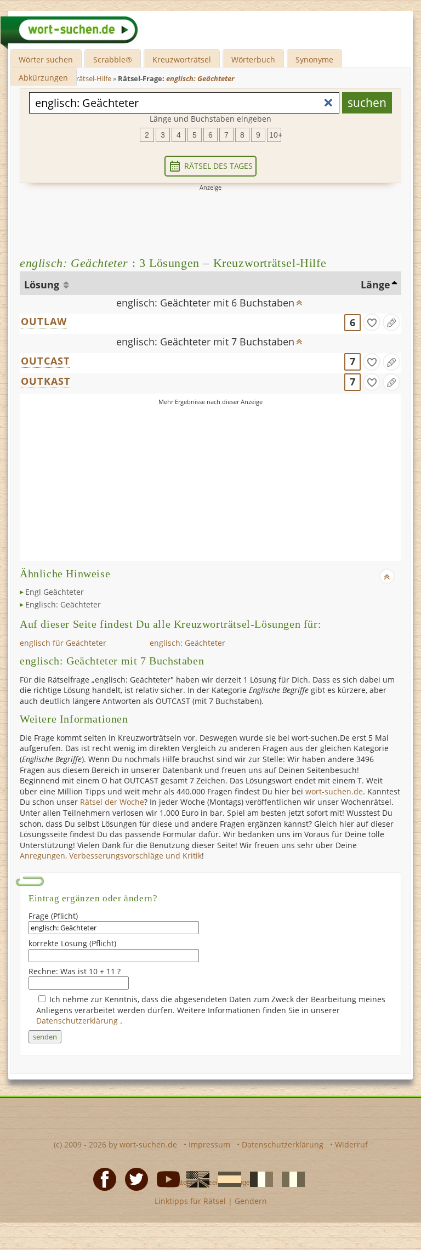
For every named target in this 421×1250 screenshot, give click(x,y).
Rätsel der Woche (112, 802)
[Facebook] (101, 1178)
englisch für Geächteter (63, 643)
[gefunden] (371, 322)
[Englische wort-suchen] (194, 1178)
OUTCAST (45, 360)
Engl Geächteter (54, 592)
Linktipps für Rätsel (190, 1201)
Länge (375, 284)
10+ (275, 134)
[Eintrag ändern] (391, 322)
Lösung (43, 284)
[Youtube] (165, 1178)
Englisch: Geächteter (63, 604)
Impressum (209, 1144)
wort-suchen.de (334, 791)
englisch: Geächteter (187, 643)
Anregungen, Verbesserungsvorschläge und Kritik (111, 855)
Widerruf (351, 1144)
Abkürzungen (43, 77)
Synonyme (314, 59)
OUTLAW (44, 321)
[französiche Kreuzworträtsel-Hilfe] (258, 1178)
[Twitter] (133, 1178)
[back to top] (299, 299)
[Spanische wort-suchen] (226, 1178)
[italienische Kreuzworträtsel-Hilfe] (290, 1178)
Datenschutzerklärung (78, 1020)
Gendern (251, 1201)
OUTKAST (45, 381)
